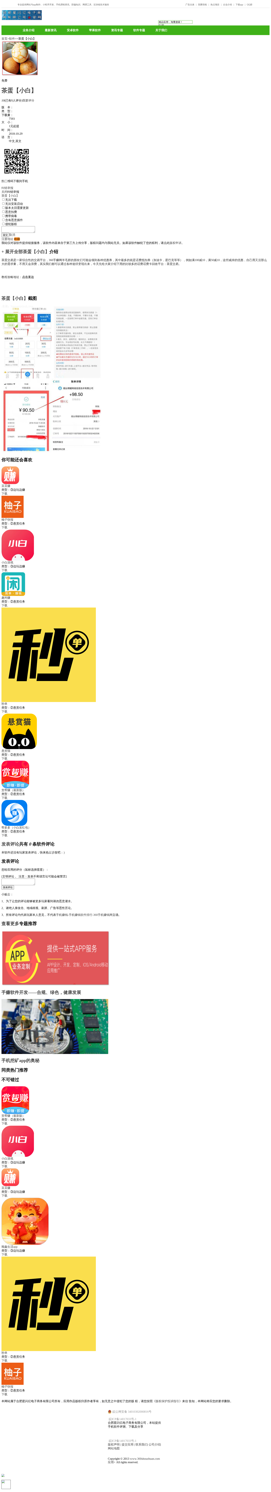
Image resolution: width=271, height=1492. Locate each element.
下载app (239, 4)
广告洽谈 (189, 4)
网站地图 (114, 1448)
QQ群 (249, 4)
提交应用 (127, 1444)
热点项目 (215, 4)
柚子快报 (7, 519)
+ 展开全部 (12, 251)
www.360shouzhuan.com (145, 1458)
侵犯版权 (11, 224)
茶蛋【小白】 (19, 90)
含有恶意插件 (14, 220)
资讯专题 (117, 30)
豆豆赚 (5, 485)
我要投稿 (202, 4)
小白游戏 (7, 562)
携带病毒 (11, 216)
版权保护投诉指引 (167, 1401)
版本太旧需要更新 (17, 207)
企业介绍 (227, 4)
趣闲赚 (5, 597)
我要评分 (28, 100)
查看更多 (10, 923)
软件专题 (139, 30)
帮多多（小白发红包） (16, 827)
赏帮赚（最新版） (13, 790)
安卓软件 (73, 30)
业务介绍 (28, 30)
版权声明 (114, 1444)
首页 (4, 38)
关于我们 (161, 30)
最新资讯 (51, 30)
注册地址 (7, 239)
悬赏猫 (5, 750)
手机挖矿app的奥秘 (20, 1060)
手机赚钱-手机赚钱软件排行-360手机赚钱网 (84, 914)
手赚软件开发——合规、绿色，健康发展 (41, 992)
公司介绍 (154, 1444)
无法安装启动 (14, 203)
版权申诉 (175, 242)
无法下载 (11, 199)
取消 (12, 234)
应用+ (111, 1462)
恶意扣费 (11, 211)
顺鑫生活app (9, 1246)
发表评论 (10, 844)
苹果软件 (95, 30)
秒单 (4, 703)
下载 (4, 493)
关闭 (4, 191)
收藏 (17, 239)
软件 (12, 38)
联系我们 (141, 1444)
